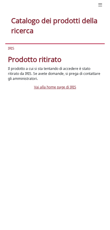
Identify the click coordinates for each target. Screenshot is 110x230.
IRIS (11, 48)
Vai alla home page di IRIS (55, 87)
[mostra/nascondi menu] (100, 5)
